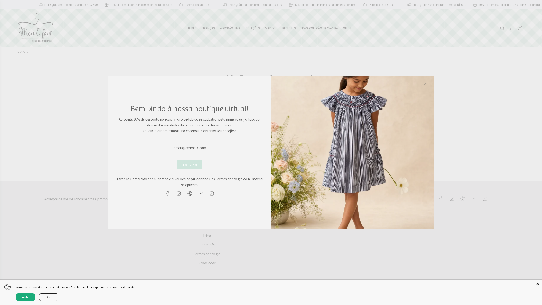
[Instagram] (179, 194)
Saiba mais (127, 287)
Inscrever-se (189, 164)
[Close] (425, 84)
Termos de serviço (229, 179)
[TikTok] (212, 194)
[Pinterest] (190, 194)
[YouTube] (201, 194)
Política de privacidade (191, 179)
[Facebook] (168, 194)
